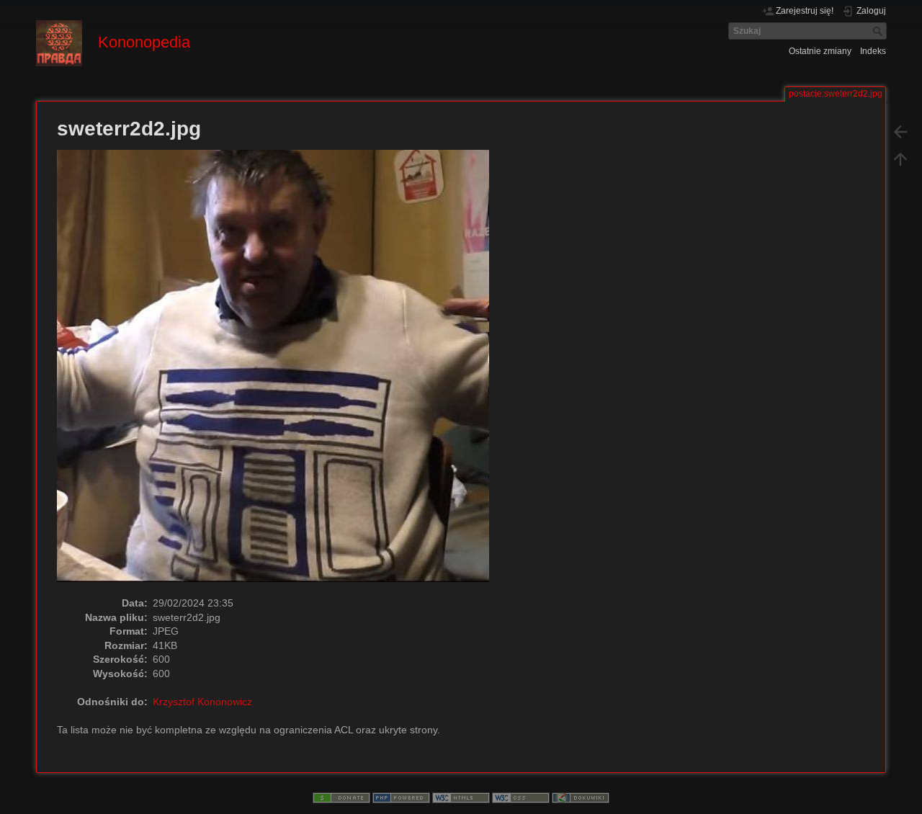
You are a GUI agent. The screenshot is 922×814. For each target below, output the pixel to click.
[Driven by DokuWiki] (580, 797)
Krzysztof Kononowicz (202, 701)
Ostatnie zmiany (820, 51)
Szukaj (879, 31)
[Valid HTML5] (461, 797)
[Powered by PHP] (401, 797)
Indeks (873, 51)
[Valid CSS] (521, 797)
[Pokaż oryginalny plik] (280, 372)
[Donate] (341, 797)
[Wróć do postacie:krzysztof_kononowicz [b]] (900, 131)
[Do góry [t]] (900, 158)
